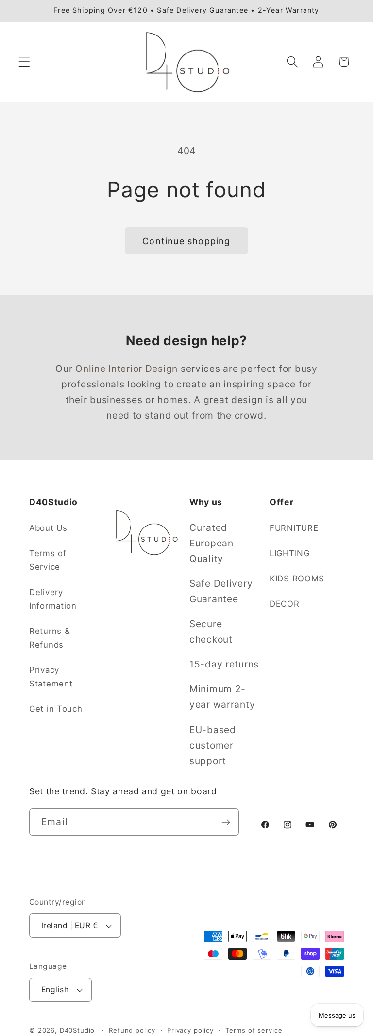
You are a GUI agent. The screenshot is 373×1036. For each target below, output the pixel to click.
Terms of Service (48, 560)
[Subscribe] (225, 822)
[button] (24, 62)
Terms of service (253, 1030)
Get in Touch (56, 709)
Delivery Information (53, 599)
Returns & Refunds (49, 638)
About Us (48, 528)
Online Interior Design (128, 368)
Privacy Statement (50, 676)
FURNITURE (294, 528)
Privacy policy (190, 1030)
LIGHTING (290, 553)
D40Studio (77, 1030)
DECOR (285, 604)
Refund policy (132, 1030)
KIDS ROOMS (297, 578)
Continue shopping (186, 241)
